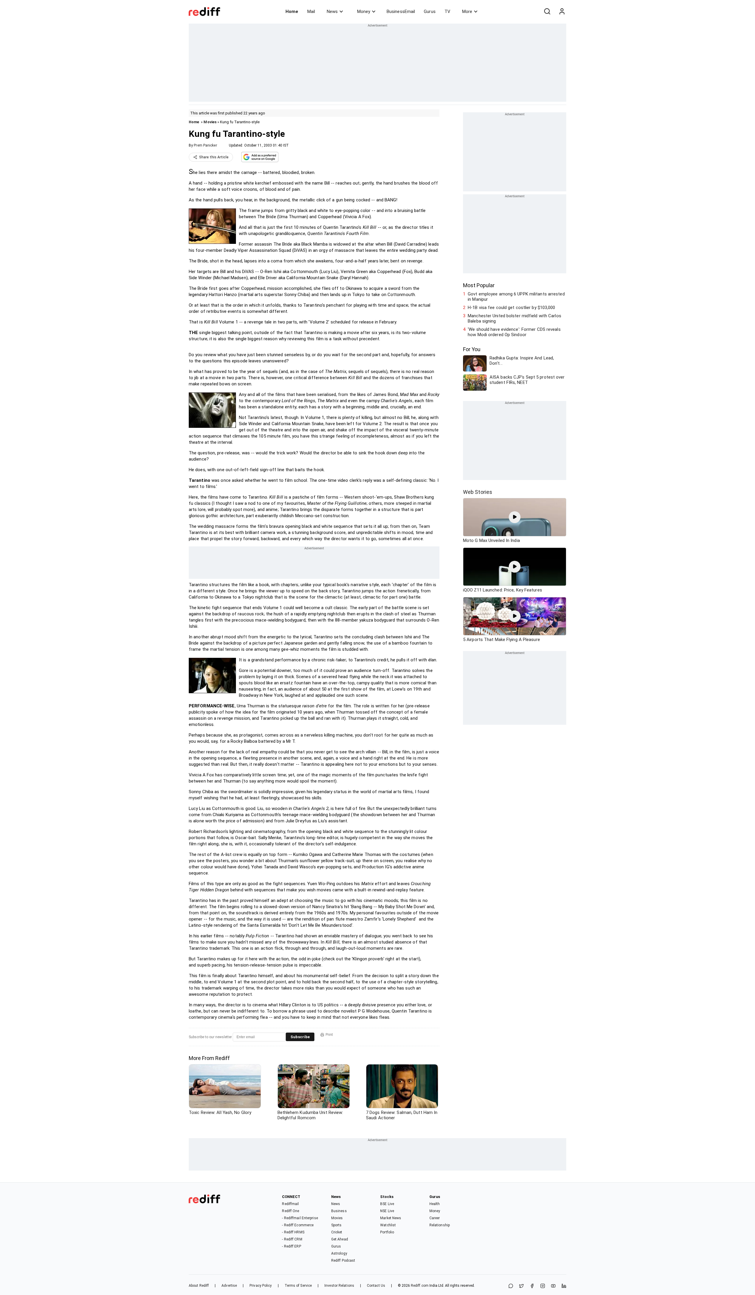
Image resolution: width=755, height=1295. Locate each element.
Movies (209, 122)
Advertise (229, 1286)
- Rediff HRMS (293, 1232)
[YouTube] (553, 1286)
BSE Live (387, 1204)
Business (339, 1211)
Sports (336, 1225)
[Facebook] (532, 1286)
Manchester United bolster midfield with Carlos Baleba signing (514, 318)
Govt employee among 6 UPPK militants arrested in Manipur (516, 296)
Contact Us (376, 1286)
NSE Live (387, 1211)
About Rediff (199, 1286)
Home (291, 11)
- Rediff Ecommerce (298, 1225)
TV (447, 11)
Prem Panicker (205, 145)
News (332, 11)
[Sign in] (561, 11)
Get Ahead (339, 1239)
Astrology (339, 1253)
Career (434, 1218)
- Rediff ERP (291, 1246)
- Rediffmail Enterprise (300, 1218)
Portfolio (387, 1232)
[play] (515, 517)
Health (434, 1204)
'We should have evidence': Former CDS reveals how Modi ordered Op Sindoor (514, 332)
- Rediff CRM (292, 1239)
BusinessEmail (401, 11)
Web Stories (477, 492)
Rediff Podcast (343, 1260)
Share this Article (214, 157)
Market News (390, 1218)
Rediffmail (290, 1204)
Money (363, 11)
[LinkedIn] (564, 1286)
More (467, 11)
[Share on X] (521, 1286)
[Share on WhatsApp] (510, 1286)
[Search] (547, 11)
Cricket (336, 1232)
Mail (311, 11)
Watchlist (388, 1225)
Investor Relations (339, 1286)
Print (329, 1035)
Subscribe (300, 1037)
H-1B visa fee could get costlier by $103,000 (511, 307)
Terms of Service (298, 1286)
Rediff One (290, 1211)
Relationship (439, 1225)
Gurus (430, 11)
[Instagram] (542, 1286)
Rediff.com (420, 1286)
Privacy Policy (261, 1286)
